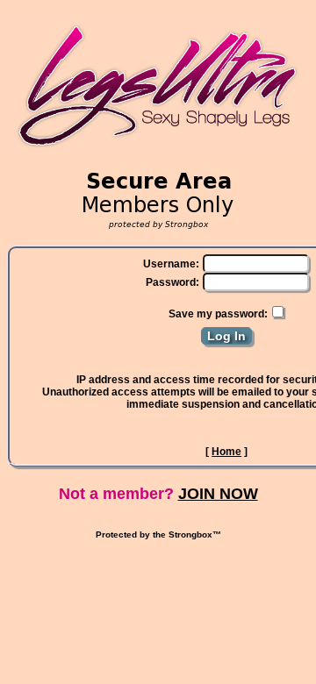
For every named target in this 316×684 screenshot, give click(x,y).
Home (226, 451)
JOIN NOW (218, 493)
